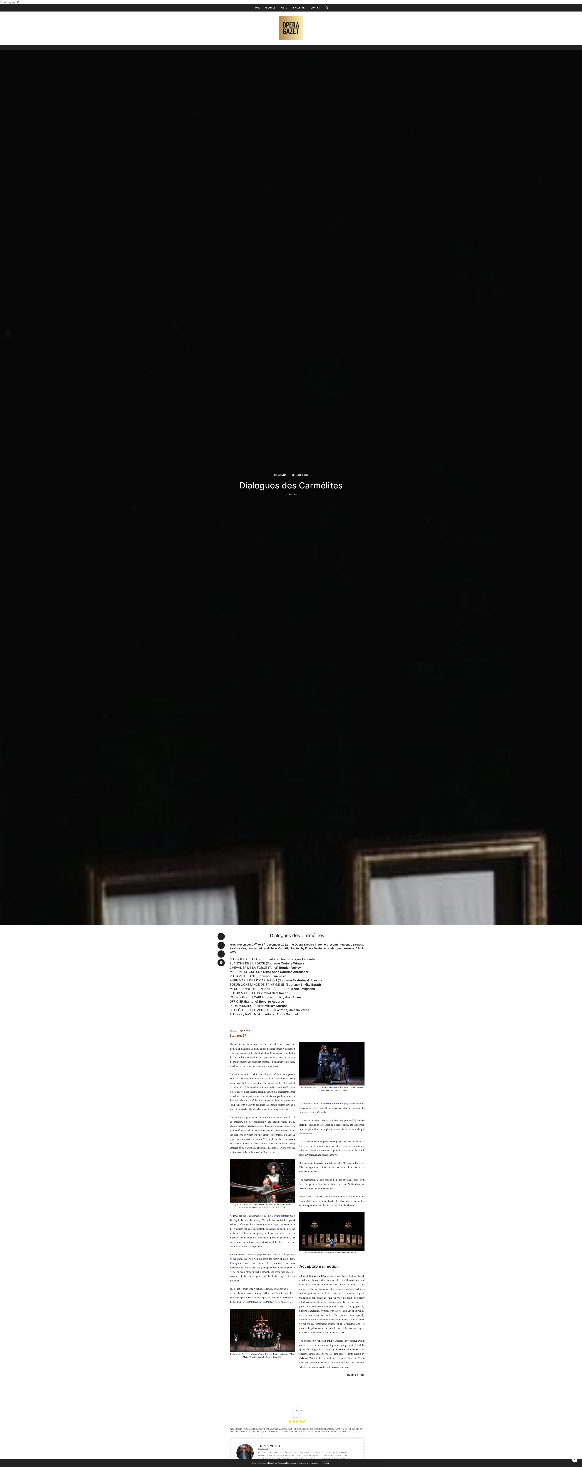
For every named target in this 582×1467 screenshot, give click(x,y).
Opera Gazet (280, 475)
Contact (316, 7)
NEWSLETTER (299, 7)
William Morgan (342, 1431)
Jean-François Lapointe (263, 1431)
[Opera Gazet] (291, 28)
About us (270, 7)
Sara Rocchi (327, 1431)
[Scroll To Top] (574, 1459)
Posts (283, 7)
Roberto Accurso (311, 1431)
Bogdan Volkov (298, 1429)
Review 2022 (296, 1431)
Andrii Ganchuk (257, 1429)
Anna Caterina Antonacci (278, 1429)
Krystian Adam (283, 1431)
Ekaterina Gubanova (334, 1429)
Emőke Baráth (352, 1429)
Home (257, 7)
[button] (326, 8)
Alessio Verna (242, 1429)
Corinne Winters (315, 1429)
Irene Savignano (243, 1431)
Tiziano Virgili (292, 495)
